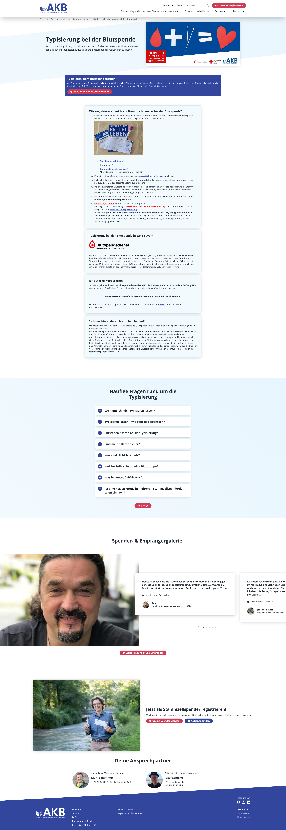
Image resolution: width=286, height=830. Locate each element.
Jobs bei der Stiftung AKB (84, 825)
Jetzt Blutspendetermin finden (91, 91)
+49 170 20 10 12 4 (174, 785)
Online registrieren (104, 203)
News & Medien (125, 809)
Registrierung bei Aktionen (130, 813)
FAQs (179, 5)
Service (219, 11)
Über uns (236, 11)
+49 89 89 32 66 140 (174, 782)
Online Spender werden (166, 721)
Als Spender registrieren (229, 5)
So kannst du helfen (195, 11)
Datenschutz (244, 809)
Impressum (244, 813)
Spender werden (59, 19)
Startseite (44, 19)
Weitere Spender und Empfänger (144, 652)
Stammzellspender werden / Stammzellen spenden (148, 11)
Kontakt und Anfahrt (82, 821)
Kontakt (167, 5)
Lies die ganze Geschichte (157, 595)
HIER (162, 304)
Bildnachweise (243, 817)
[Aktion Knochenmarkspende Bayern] (53, 8)
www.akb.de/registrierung (123, 209)
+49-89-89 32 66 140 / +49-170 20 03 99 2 (111, 782)
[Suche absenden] (207, 5)
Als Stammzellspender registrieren (85, 19)
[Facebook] (238, 802)
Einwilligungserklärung (111, 161)
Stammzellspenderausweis (113, 169)
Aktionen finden (200, 721)
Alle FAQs (143, 505)
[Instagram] (243, 802)
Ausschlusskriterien (152, 175)
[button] (143, 410)
